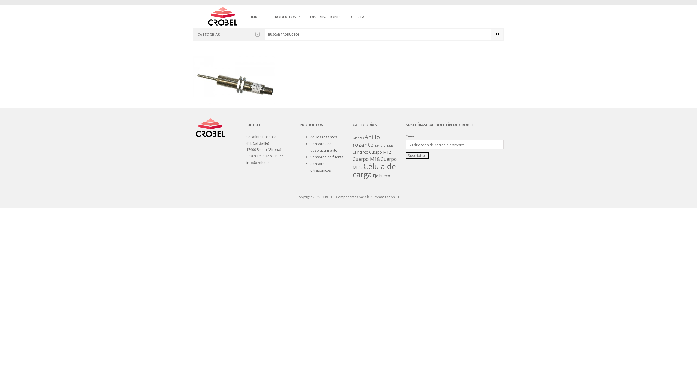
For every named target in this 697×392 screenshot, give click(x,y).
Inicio (256, 16)
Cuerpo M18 (366, 159)
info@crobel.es (258, 162)
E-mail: (412, 136)
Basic (389, 146)
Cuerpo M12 (380, 152)
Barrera (380, 146)
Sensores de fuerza (289, 45)
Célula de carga (374, 170)
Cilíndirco (360, 152)
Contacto (361, 16)
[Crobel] (223, 15)
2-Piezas (358, 138)
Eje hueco (381, 175)
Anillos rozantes (323, 136)
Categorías (209, 34)
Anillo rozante (366, 140)
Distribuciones (325, 16)
